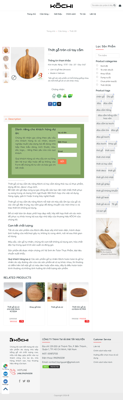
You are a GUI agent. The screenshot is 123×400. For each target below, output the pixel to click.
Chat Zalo (5, 376)
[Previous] (14, 63)
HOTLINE (22, 370)
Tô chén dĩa (107, 70)
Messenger (5, 384)
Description (14, 119)
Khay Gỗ (105, 74)
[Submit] (115, 5)
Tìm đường (5, 369)
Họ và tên (62, 133)
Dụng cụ (106, 77)
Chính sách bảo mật (102, 351)
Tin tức (83, 14)
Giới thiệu (58, 14)
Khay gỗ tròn (35, 307)
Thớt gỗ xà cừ (57, 307)
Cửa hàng (44, 14)
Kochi (104, 66)
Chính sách (71, 14)
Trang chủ (31, 14)
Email (60, 151)
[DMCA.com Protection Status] (51, 367)
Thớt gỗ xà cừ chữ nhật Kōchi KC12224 (13, 309)
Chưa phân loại (109, 81)
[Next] (40, 63)
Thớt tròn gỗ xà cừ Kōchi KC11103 (79, 308)
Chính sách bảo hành (102, 362)
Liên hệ (93, 14)
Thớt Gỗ (73, 31)
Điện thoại (62, 142)
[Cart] (120, 5)
